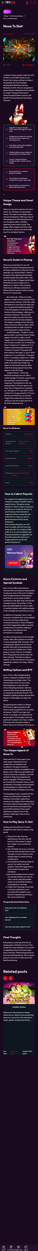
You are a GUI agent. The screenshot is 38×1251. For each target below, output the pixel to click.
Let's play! (13, 563)
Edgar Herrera (8, 34)
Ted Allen (5, 1052)
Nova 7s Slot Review (10, 18)
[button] (19, 909)
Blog (6, 16)
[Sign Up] (27, 3)
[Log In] (34, 3)
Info (23, 563)
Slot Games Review (16, 16)
